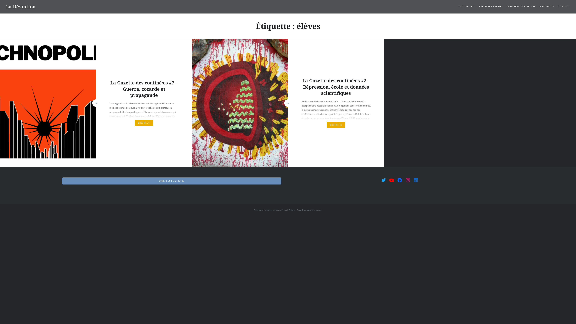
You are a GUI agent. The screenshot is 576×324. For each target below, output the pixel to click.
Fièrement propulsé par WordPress (270, 210)
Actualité (466, 6)
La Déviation (21, 7)
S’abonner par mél (491, 6)
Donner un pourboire (521, 6)
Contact (564, 6)
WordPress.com (314, 210)
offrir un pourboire (171, 181)
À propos (545, 6)
